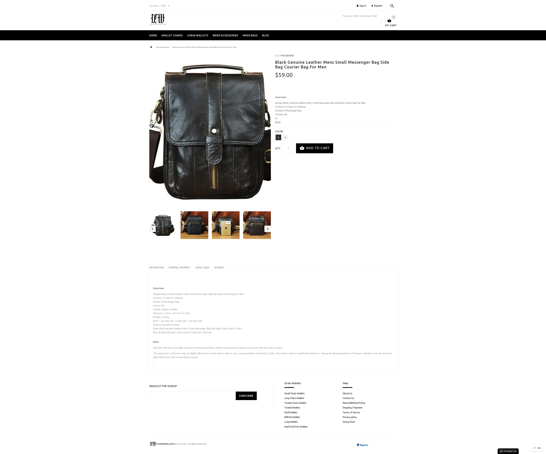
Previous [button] (152, 229)
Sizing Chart (349, 422)
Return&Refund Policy (354, 403)
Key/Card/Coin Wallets (296, 426)
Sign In (362, 5)
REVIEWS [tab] (219, 267)
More (278, 122)
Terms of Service (351, 412)
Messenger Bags (162, 47)
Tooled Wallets (292, 407)
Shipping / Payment (352, 407)
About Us (347, 393)
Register (378, 5)
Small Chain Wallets (294, 393)
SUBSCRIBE (246, 395)
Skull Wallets (290, 412)
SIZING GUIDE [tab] (202, 267)
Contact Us (348, 398)
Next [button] (267, 229)
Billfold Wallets (292, 417)
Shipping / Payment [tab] (179, 267)
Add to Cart (317, 148)
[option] (163, 225)
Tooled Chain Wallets (295, 403)
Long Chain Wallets (294, 398)
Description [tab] (156, 267)
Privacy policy (350, 417)
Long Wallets (291, 422)
